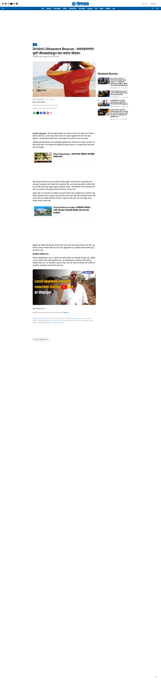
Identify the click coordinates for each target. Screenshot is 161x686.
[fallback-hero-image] (104, 80)
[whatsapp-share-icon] (34, 114)
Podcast (153, 4)
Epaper (90, 8)
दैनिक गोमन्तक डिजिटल (39, 102)
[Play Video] (64, 287)
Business (73, 318)
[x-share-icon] (37, 114)
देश (96, 8)
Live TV (144, 4)
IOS (63, 322)
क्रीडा (64, 8)
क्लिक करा (66, 312)
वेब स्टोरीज (82, 8)
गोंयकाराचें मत (72, 8)
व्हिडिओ (108, 8)
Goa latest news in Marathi (48, 320)
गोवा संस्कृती (57, 8)
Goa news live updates (81, 320)
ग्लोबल (101, 8)
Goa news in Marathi (42, 318)
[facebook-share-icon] (41, 114)
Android (56, 322)
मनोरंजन (49, 8)
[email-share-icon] (47, 114)
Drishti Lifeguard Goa (41, 339)
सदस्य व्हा (42, 308)
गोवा (43, 8)
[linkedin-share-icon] (44, 114)
